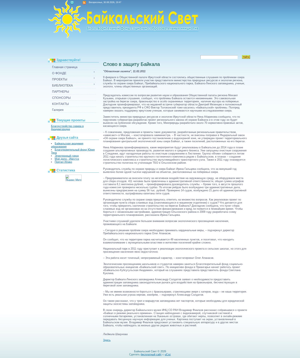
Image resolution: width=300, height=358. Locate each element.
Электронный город (67, 155)
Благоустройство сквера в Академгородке (67, 128)
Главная (72, 2)
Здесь (107, 340)
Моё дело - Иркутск (67, 158)
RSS (84, 2)
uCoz (168, 354)
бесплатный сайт (151, 354)
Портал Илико (63, 161)
